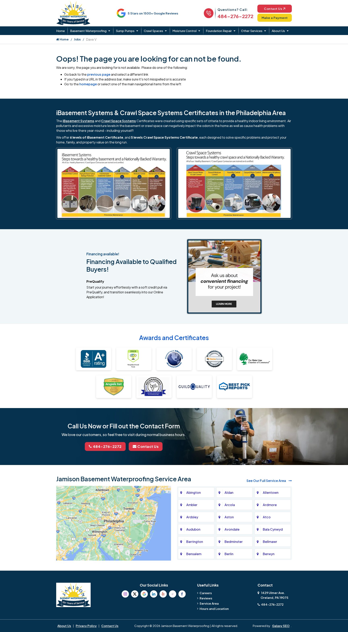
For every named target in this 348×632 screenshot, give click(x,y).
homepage (88, 84)
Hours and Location (214, 608)
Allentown (271, 492)
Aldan (229, 492)
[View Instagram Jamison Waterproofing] (125, 594)
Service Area (209, 603)
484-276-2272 (235, 16)
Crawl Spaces (153, 31)
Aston (229, 517)
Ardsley (192, 517)
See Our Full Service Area (266, 480)
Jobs (77, 39)
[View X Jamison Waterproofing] (134, 594)
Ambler (191, 505)
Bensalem (193, 554)
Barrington (194, 541)
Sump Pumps (125, 31)
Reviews (206, 598)
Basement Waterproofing (88, 31)
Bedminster (234, 541)
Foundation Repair (219, 31)
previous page (98, 74)
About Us (278, 31)
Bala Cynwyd (273, 529)
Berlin (229, 554)
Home (60, 31)
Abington (193, 492)
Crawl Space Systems (118, 121)
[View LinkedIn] (153, 594)
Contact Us (273, 8)
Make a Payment (275, 18)
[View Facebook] (182, 594)
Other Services (251, 31)
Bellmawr (270, 541)
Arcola (230, 505)
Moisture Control (184, 31)
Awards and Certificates (174, 337)
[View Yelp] (163, 594)
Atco (267, 517)
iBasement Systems (78, 121)
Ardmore (270, 505)
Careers (206, 593)
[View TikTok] (172, 594)
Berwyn (268, 554)
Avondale (232, 529)
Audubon (193, 529)
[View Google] (144, 594)
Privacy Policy (86, 626)
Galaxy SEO (281, 626)
